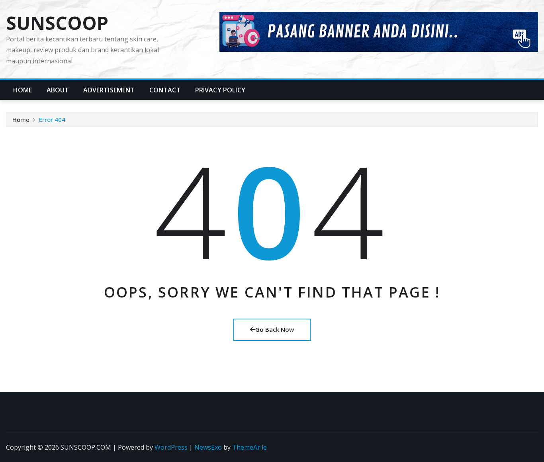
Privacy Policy (220, 90)
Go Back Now (274, 329)
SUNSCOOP (57, 22)
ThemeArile (249, 447)
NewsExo (208, 447)
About (58, 90)
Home (22, 90)
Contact (165, 90)
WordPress (171, 447)
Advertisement (109, 90)
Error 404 (52, 119)
